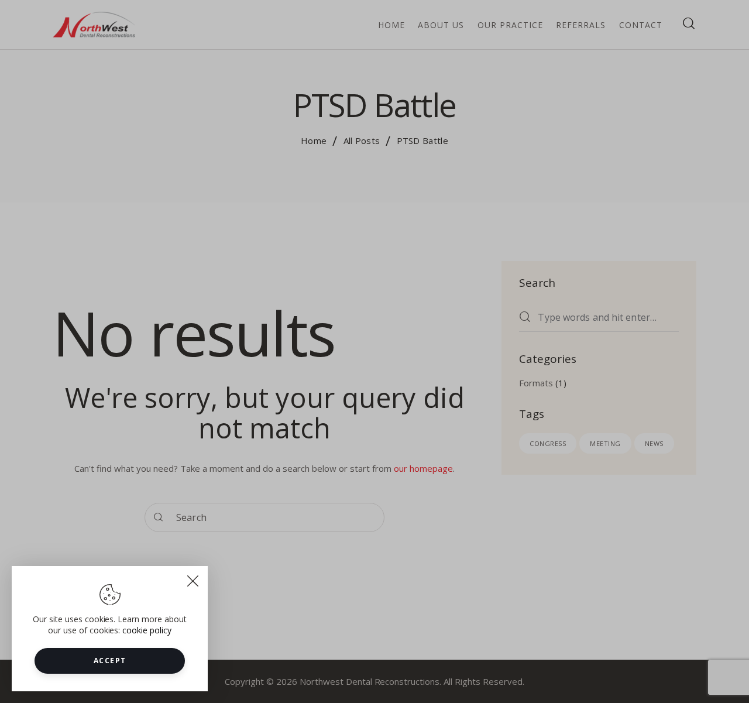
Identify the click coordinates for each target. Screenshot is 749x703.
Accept (110, 661)
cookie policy (146, 630)
